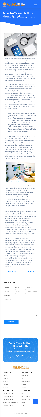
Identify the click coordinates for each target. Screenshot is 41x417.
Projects (5, 384)
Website (29, 287)
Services (5, 381)
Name (6, 287)
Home (5, 375)
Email (17, 287)
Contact (5, 387)
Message (7, 295)
